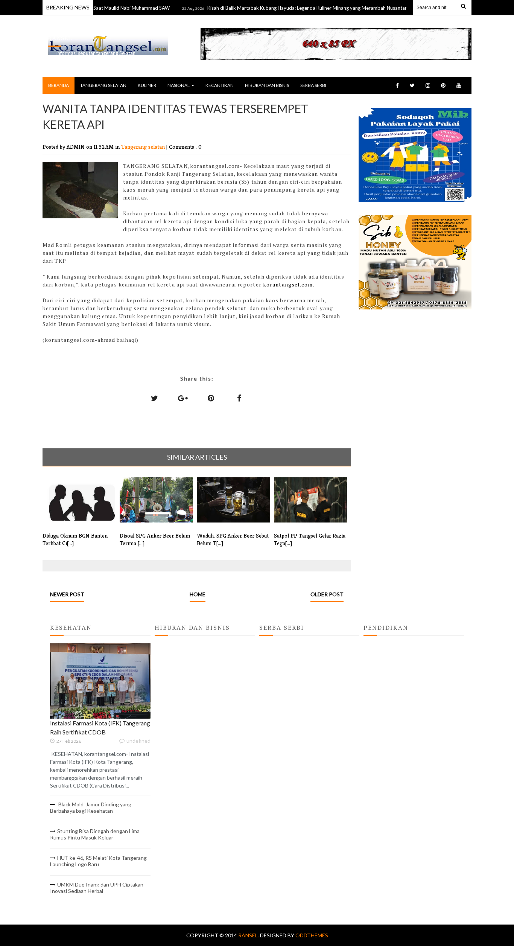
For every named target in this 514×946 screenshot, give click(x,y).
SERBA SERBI (313, 85)
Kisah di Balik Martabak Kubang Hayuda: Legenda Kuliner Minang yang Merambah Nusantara (293, 8)
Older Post (327, 594)
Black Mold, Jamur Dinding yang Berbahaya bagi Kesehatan (90, 807)
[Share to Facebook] (239, 398)
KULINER (147, 85)
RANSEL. (249, 935)
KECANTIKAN (219, 85)
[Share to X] (154, 398)
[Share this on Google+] (183, 398)
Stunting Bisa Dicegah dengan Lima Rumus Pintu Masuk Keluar (95, 834)
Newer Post (67, 594)
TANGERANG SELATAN (103, 85)
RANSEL (60, 38)
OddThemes (311, 935)
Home (197, 594)
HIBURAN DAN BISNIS (267, 85)
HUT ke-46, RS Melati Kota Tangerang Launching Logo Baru (98, 861)
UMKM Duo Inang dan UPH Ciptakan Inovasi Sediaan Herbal (96, 887)
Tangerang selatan (143, 146)
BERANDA (58, 85)
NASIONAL (178, 85)
